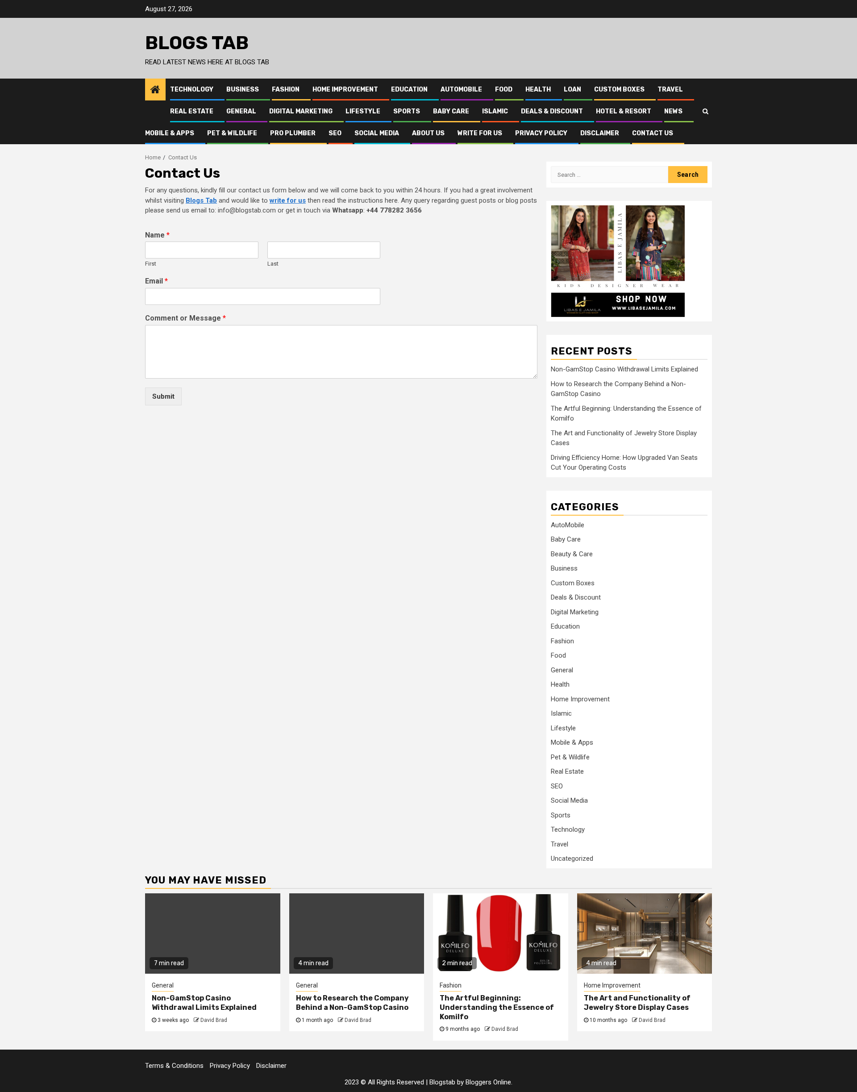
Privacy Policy (541, 133)
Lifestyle (362, 111)
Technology (191, 89)
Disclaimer (599, 133)
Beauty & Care (572, 554)
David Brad (213, 1020)
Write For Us (480, 133)
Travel (670, 89)
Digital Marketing (301, 111)
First (150, 263)
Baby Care (451, 111)
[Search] (705, 111)
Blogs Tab (197, 43)
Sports (406, 111)
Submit (163, 396)
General (241, 111)
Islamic (495, 111)
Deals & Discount (552, 111)
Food (503, 89)
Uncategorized (572, 858)
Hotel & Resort (623, 111)
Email (156, 281)
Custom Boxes (619, 89)
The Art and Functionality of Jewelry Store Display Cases (637, 1003)
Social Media (376, 133)
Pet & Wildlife (232, 133)
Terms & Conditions (174, 1066)
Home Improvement (345, 89)
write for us (288, 200)
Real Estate (191, 111)
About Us (428, 133)
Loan (572, 89)
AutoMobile (461, 89)
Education (409, 89)
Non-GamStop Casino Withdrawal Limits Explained (624, 369)
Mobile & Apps (169, 133)
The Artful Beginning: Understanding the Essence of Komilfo (497, 1007)
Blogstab (442, 1082)
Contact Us (652, 133)
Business (242, 89)
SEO (335, 133)
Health (538, 89)
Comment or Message (185, 318)
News (673, 111)
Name (157, 235)
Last (273, 263)
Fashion (286, 89)
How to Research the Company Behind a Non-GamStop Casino (352, 1003)
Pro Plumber (293, 133)
